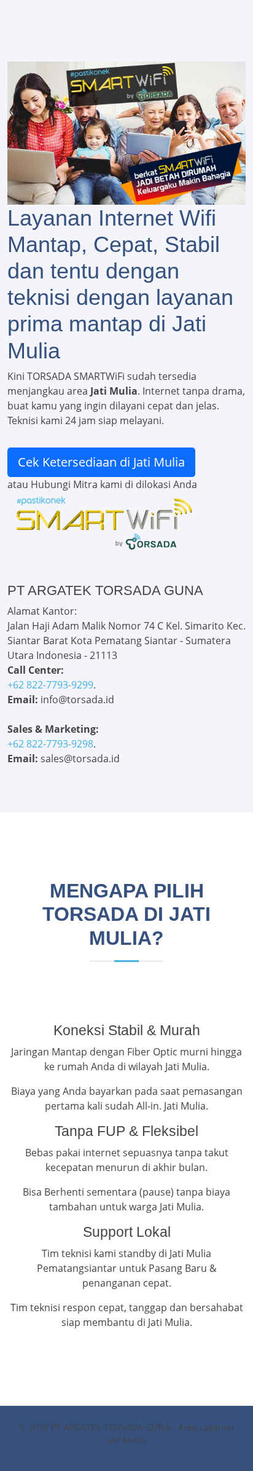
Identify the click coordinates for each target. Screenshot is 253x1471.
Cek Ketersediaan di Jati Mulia (101, 462)
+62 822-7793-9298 (50, 744)
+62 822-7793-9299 (50, 685)
